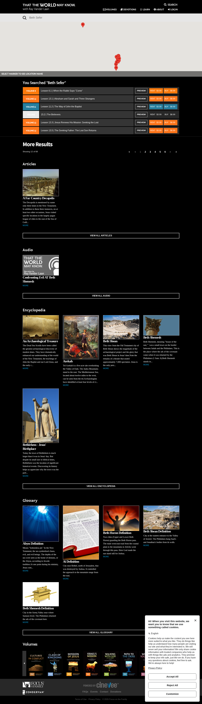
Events (94, 692)
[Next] (170, 152)
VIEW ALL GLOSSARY (101, 632)
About (160, 9)
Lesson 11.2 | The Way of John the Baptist (61, 106)
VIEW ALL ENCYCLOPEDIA (101, 486)
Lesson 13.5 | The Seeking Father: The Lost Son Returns (68, 130)
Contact (104, 692)
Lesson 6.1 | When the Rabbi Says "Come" (62, 91)
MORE (25, 225)
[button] (116, 64)
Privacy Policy (94, 699)
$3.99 (155, 91)
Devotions (129, 9)
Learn (146, 9)
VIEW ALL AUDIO (101, 296)
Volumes (111, 9)
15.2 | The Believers (50, 114)
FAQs (85, 692)
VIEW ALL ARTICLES (101, 235)
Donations (115, 692)
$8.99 (170, 91)
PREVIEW (141, 91)
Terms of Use (81, 699)
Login (174, 9)
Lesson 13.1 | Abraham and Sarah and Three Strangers (68, 99)
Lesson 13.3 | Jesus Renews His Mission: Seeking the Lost (69, 122)
